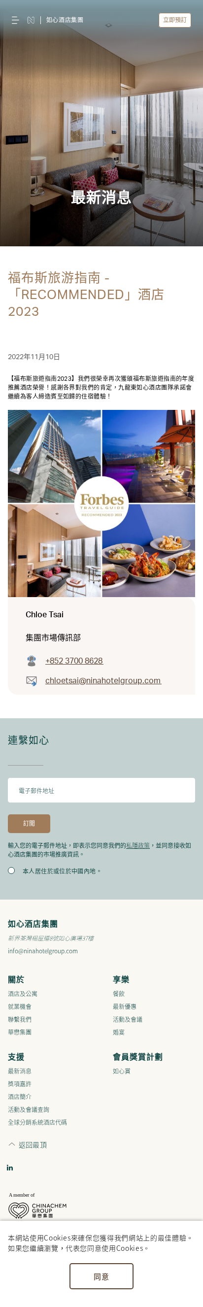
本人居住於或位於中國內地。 (62, 871)
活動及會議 (127, 1019)
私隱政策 (138, 845)
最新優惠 (124, 1006)
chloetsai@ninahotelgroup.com (103, 681)
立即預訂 (175, 20)
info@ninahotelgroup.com (43, 950)
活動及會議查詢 (28, 1109)
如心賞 (122, 1071)
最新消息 (20, 1071)
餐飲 (119, 993)
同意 (101, 1276)
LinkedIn (10, 1168)
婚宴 (119, 1032)
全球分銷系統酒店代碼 (37, 1122)
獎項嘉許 (20, 1083)
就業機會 (20, 1006)
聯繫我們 (20, 1019)
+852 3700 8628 (74, 661)
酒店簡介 (20, 1096)
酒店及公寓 (22, 993)
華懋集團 (20, 1032)
